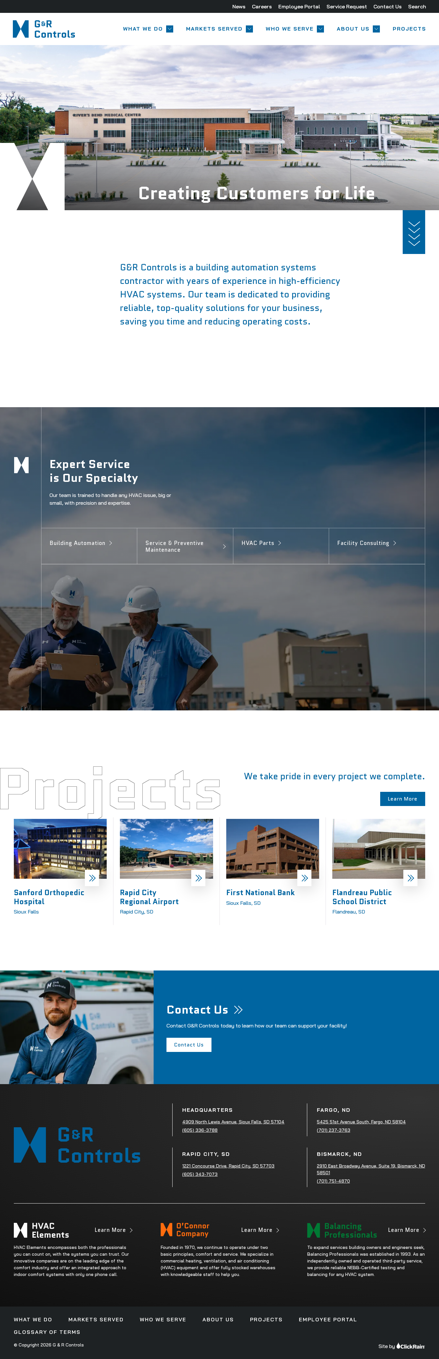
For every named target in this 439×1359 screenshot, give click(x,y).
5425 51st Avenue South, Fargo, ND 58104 (361, 1122)
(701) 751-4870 (333, 1181)
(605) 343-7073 (200, 1174)
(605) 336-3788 (200, 1130)
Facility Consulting (363, 543)
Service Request (347, 6)
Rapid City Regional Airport (149, 897)
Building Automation (77, 543)
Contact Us (387, 6)
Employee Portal (299, 6)
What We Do (143, 29)
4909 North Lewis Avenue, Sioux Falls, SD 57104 (233, 1122)
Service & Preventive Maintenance (174, 546)
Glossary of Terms (47, 1332)
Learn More (110, 1232)
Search (417, 6)
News (239, 6)
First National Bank (260, 892)
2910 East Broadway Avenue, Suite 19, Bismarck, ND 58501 (371, 1169)
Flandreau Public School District (362, 897)
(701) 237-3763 (333, 1130)
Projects (409, 29)
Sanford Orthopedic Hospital (49, 897)
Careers (262, 6)
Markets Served (214, 29)
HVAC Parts (257, 543)
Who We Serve (290, 29)
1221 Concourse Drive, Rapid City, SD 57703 (228, 1166)
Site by (387, 1346)
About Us (353, 29)
